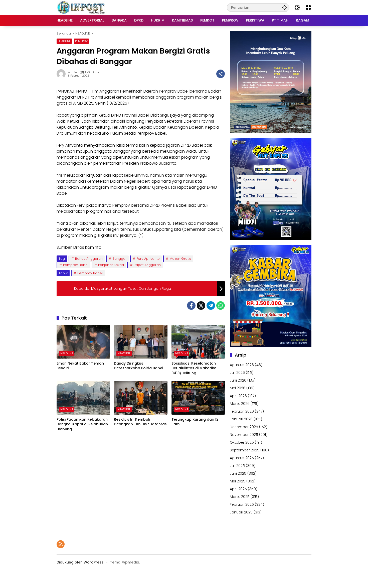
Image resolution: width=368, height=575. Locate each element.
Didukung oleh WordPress (80, 562)
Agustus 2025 (242, 457)
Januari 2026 (241, 419)
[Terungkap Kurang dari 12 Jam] (198, 398)
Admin (72, 72)
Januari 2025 (241, 512)
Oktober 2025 (242, 442)
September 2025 (244, 450)
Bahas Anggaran (89, 258)
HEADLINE (64, 41)
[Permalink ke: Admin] (62, 73)
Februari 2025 (242, 504)
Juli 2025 (237, 465)
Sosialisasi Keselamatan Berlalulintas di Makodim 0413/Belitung (193, 368)
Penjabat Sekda (111, 264)
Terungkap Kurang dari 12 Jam (195, 422)
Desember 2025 (244, 426)
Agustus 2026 (242, 364)
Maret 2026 (240, 403)
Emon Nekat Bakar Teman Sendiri (80, 366)
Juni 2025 (238, 473)
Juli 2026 (237, 372)
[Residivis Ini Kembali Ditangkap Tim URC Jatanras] (140, 398)
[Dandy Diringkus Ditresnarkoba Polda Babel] (140, 342)
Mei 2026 (237, 388)
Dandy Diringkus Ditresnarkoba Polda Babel (138, 366)
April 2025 (238, 488)
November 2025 (244, 434)
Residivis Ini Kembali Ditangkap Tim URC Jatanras (140, 422)
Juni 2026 (238, 380)
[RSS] (61, 544)
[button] (284, 7)
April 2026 (238, 395)
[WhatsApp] (220, 305)
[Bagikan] (220, 74)
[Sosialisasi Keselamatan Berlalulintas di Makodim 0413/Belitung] (198, 342)
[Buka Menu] (308, 8)
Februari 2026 (242, 411)
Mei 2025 (237, 481)
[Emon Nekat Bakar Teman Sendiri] (83, 342)
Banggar (119, 258)
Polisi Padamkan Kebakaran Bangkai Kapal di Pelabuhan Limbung (82, 424)
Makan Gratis (180, 258)
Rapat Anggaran (147, 264)
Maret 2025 (240, 496)
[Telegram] (211, 305)
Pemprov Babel (75, 264)
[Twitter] (201, 305)
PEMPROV (81, 41)
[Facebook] (191, 305)
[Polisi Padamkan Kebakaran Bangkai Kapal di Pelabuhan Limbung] (83, 398)
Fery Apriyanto (148, 258)
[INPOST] (82, 7)
